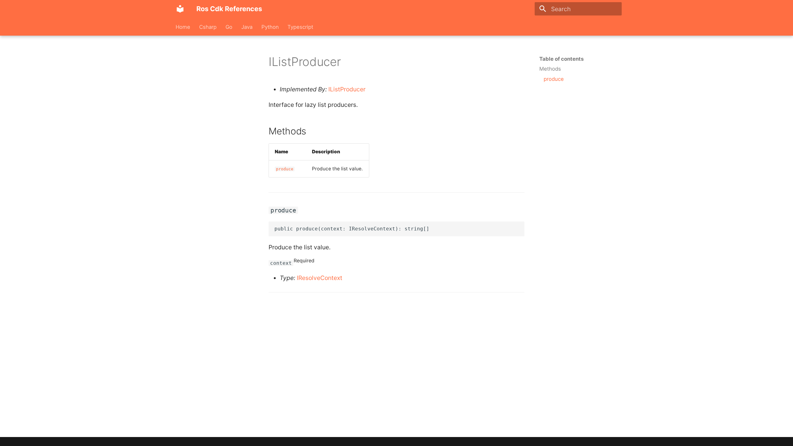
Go (229, 27)
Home (183, 27)
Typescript (300, 27)
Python (269, 27)
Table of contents (561, 59)
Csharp (208, 27)
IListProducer (347, 89)
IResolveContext (319, 278)
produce (284, 169)
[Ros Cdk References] (180, 9)
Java (246, 27)
